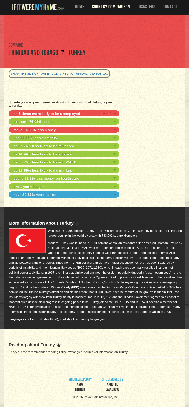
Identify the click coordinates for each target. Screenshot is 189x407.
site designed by (112, 385)
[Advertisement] (94, 28)
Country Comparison (111, 7)
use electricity (35, 138)
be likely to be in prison (43, 154)
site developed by (80, 385)
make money (35, 130)
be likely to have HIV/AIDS (45, 162)
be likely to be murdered (44, 146)
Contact (170, 7)
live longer (29, 187)
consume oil (34, 122)
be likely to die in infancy (44, 170)
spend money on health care (46, 178)
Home (79, 7)
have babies (35, 195)
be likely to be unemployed (47, 114)
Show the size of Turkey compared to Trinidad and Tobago (59, 73)
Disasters (146, 7)
